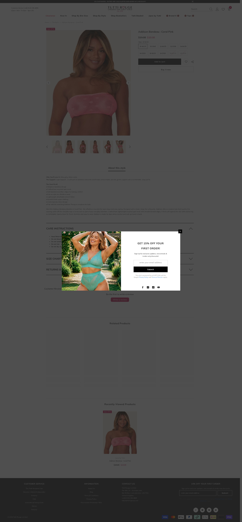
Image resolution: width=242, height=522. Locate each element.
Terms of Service (157, 277)
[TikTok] (153, 287)
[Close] (180, 231)
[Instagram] (148, 287)
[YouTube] (158, 287)
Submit (150, 269)
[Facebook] (142, 287)
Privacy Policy (143, 277)
